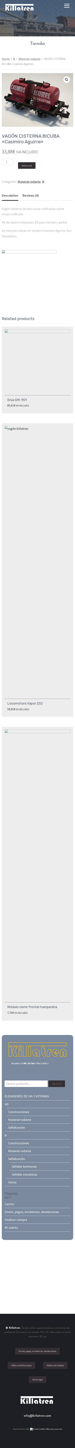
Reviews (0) (31, 195)
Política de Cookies (55, 1365)
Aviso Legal (37, 1379)
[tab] (10, 195)
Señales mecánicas (24, 1174)
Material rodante (29, 59)
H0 (6, 1104)
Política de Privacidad (21, 1365)
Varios (12, 1182)
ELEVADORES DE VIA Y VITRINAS (27, 1096)
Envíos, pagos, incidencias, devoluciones (32, 1212)
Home (6, 59)
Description (10, 195)
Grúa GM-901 (17, 400)
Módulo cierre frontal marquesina (32, 1007)
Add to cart (27, 165)
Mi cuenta (11, 1227)
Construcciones (18, 1112)
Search (56, 1084)
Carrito (9, 1204)
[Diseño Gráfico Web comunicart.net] (46, 1429)
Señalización (16, 1127)
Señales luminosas (24, 1166)
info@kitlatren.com (37, 1416)
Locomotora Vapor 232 (25, 703)
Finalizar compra (16, 1220)
